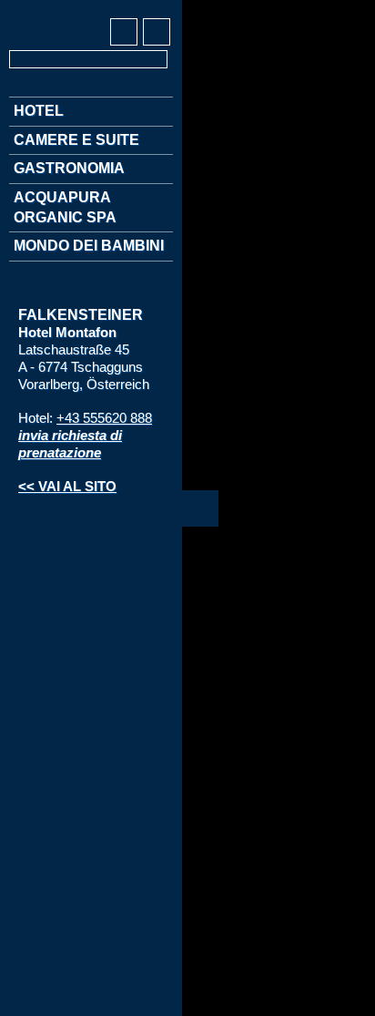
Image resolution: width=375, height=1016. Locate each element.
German (23, 10)
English (57, 10)
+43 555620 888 (104, 418)
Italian (91, 10)
